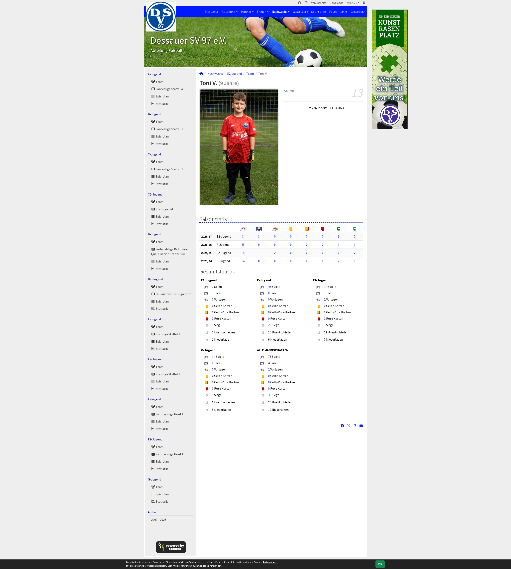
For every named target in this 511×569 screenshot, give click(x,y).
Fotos (333, 12)
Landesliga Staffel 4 (169, 89)
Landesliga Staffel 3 (169, 129)
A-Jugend (154, 74)
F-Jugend (154, 399)
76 (269, 357)
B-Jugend (154, 114)
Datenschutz (270, 562)
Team (159, 82)
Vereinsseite (318, 3)
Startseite (212, 12)
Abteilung (228, 12)
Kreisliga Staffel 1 (167, 334)
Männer (246, 12)
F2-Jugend (155, 439)
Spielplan (162, 96)
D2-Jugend (155, 279)
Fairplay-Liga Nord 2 (169, 414)
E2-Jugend (155, 359)
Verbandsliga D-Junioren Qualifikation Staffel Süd (170, 251)
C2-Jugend (155, 194)
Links (344, 12)
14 (243, 253)
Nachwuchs (279, 12)
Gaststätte (300, 12)
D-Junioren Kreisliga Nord (173, 294)
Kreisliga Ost (164, 209)
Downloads (336, 3)
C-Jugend (154, 154)
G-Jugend (154, 479)
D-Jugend (154, 234)
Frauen (261, 12)
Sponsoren (318, 12)
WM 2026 (352, 3)
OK (380, 564)
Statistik (161, 104)
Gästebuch (358, 12)
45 (243, 245)
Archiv (152, 512)
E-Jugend (154, 319)
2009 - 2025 (158, 520)
